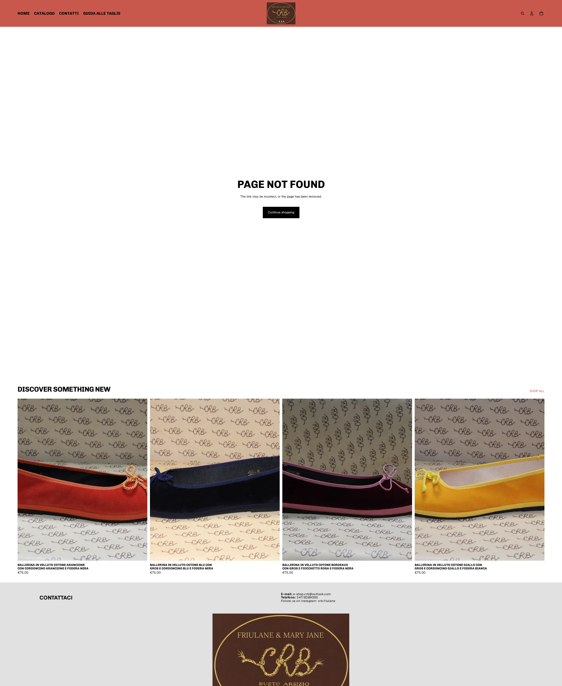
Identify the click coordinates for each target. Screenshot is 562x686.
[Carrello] (541, 13)
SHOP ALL (537, 391)
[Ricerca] (522, 13)
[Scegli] (140, 554)
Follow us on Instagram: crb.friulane (308, 601)
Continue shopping (281, 212)
